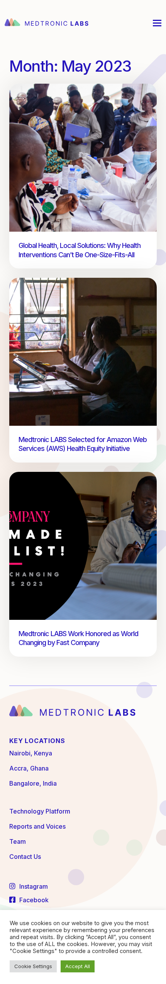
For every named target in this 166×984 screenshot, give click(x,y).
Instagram (33, 886)
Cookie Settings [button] (33, 966)
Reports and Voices (37, 826)
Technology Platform (39, 811)
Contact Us (25, 856)
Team (17, 841)
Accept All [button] (77, 966)
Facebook (33, 900)
